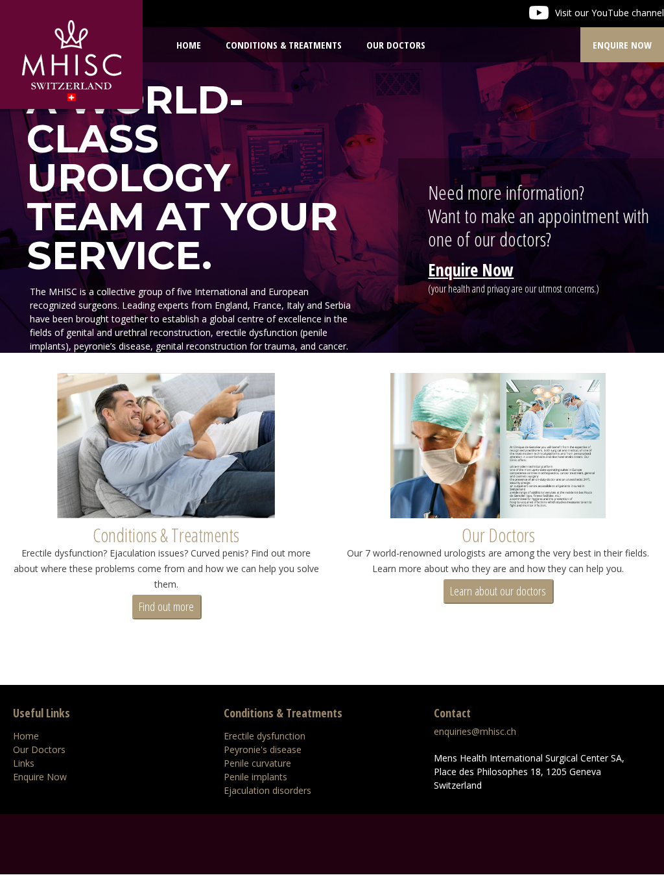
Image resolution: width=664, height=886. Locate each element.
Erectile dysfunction (264, 736)
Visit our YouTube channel (609, 12)
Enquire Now (622, 44)
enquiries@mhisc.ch (475, 731)
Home (188, 44)
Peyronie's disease (263, 749)
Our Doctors (498, 534)
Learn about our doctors (498, 590)
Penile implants (255, 777)
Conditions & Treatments (284, 44)
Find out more (166, 606)
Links (23, 763)
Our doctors (395, 44)
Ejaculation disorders (267, 790)
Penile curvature (257, 763)
